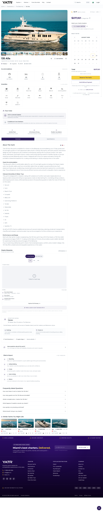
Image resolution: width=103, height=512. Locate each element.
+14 (49, 433)
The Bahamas (19, 6)
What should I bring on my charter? (12, 411)
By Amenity (31, 473)
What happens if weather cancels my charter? (15, 403)
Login (98, 2)
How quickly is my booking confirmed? (13, 407)
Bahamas (55, 473)
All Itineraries (62, 250)
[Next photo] (65, 30)
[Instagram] (7, 478)
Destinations (10, 6)
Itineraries (30, 468)
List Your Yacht (82, 475)
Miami (54, 464)
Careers (80, 466)
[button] (34, 30)
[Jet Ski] (14, 433)
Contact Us (81, 468)
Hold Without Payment (85, 82)
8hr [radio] (38, 260)
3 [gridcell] (89, 63)
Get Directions (9, 339)
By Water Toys (32, 477)
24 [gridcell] (78, 59)
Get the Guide (82, 447)
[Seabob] (30, 433)
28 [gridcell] (93, 59)
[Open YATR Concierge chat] (99, 508)
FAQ (43, 2)
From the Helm (36, 2)
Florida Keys (56, 475)
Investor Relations (25, 495)
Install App (81, 480)
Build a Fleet (31, 471)
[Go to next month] (96, 37)
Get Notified (59, 58)
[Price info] (16, 429)
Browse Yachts (32, 464)
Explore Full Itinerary (33, 303)
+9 (15, 433)
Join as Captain (82, 477)
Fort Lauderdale (57, 466)
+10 (66, 433)
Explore (18, 2)
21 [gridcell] (92, 55)
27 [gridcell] (89, 59)
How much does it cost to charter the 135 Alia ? (16, 391)
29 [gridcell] (96, 59)
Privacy (80, 495)
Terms (76, 495)
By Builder (30, 475)
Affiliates (80, 473)
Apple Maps (20, 339)
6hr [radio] (34, 260)
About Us (80, 464)
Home (3, 6)
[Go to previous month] (74, 37)
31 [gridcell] (78, 63)
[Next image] (14, 423)
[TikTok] (13, 478)
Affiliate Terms (87, 495)
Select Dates (75, 33)
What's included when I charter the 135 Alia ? (15, 399)
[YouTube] (10, 478)
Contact (48, 2)
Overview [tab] (18, 139)
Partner (26, 2)
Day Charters (31, 256)
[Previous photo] (3, 30)
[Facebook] (3, 478)
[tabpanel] (34, 194)
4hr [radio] (30, 260)
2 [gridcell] (85, 63)
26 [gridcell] (85, 59)
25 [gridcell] (82, 59)
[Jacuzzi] (10, 433)
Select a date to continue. (85, 73)
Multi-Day (40, 256)
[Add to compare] (10, 421)
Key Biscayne (56, 468)
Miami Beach (56, 471)
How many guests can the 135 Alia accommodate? (16, 395)
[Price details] (89, 18)
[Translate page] (93, 2)
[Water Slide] (12, 433)
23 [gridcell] (74, 59)
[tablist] (34, 139)
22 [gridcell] (96, 55)
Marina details (30, 339)
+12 (32, 433)
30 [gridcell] (75, 63)
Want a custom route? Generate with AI (35, 307)
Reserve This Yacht (86, 77)
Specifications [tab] (51, 139)
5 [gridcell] (96, 63)
